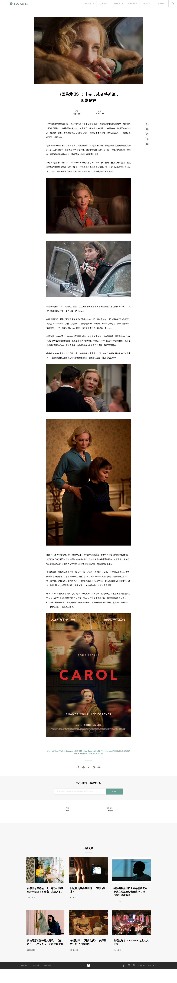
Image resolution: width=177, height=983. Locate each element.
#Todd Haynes (106, 751)
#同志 (100, 753)
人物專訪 (103, 3)
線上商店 (161, 3)
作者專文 (147, 3)
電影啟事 (77, 114)
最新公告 (36, 965)
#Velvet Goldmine (66, 751)
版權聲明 (47, 965)
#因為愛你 (125, 751)
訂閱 (114, 791)
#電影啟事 (116, 751)
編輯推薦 (116, 3)
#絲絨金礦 (77, 751)
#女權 (97, 751)
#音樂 (90, 753)
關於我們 (24, 965)
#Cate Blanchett (89, 751)
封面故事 (88, 3)
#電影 (95, 753)
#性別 (84, 753)
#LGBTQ (78, 753)
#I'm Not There (53, 751)
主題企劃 (131, 3)
